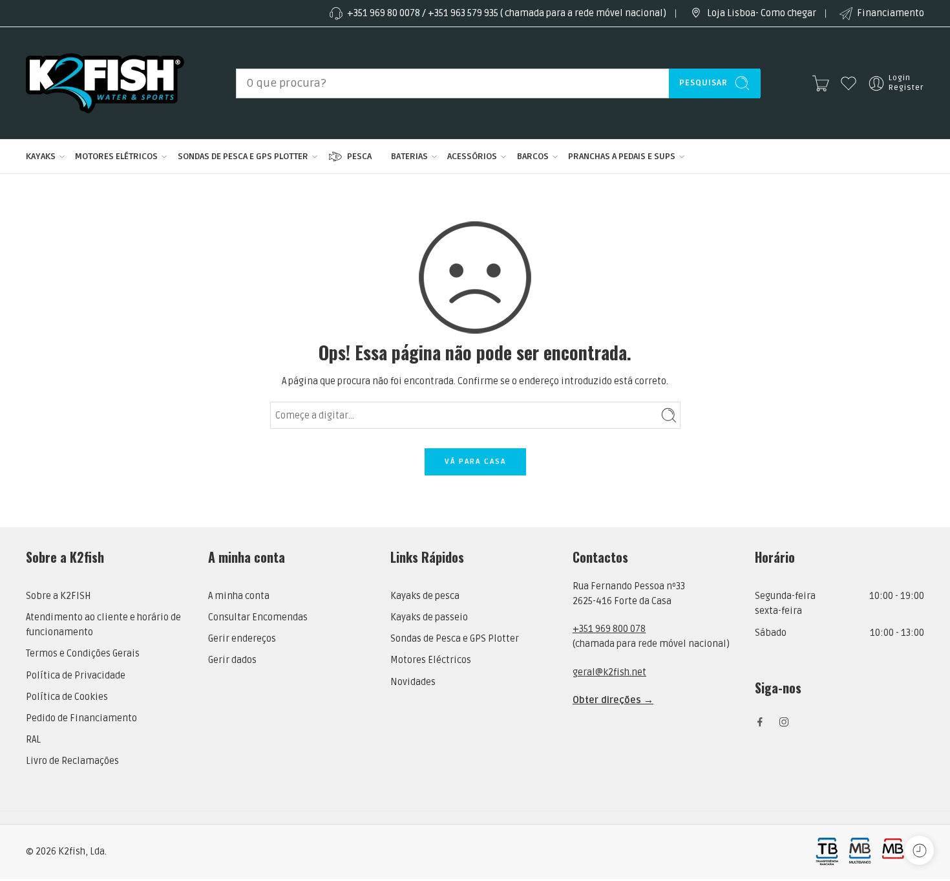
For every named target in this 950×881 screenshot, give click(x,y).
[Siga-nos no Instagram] (784, 722)
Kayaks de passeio (429, 617)
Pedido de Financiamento (81, 718)
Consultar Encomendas (258, 617)
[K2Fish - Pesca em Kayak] (105, 83)
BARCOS (533, 156)
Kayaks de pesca (424, 596)
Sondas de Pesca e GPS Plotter (454, 638)
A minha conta (238, 596)
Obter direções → (613, 700)
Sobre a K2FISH (58, 596)
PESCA (359, 156)
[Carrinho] (821, 83)
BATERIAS (409, 156)
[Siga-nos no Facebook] (760, 722)
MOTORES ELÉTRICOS (116, 156)
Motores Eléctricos (430, 660)
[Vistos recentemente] (919, 850)
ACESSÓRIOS (472, 156)
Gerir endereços (242, 638)
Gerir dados (232, 660)
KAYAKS (41, 156)
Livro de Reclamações (72, 761)
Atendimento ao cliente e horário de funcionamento (103, 625)
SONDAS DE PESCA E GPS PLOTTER (243, 156)
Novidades (413, 682)
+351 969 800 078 (609, 629)
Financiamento (890, 13)
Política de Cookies (67, 696)
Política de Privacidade (75, 675)
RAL (33, 739)
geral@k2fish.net (609, 672)
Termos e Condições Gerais (83, 653)
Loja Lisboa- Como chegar (761, 13)
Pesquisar (703, 83)
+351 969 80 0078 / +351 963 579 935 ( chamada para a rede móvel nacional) (506, 13)
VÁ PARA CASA (475, 461)
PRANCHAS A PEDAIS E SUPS (621, 156)
